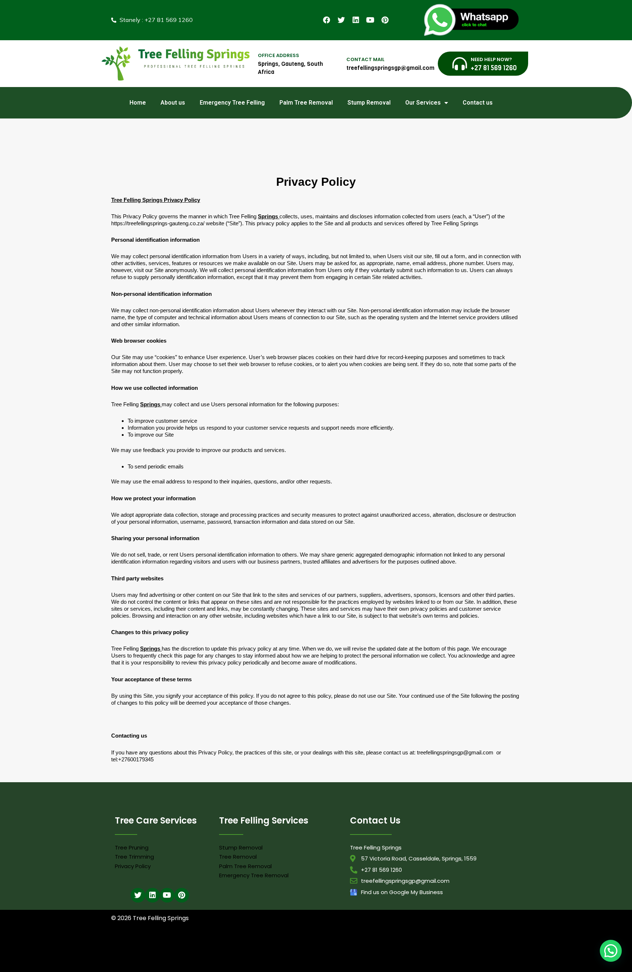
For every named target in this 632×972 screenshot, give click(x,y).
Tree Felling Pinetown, (354, 944)
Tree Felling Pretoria (258, 963)
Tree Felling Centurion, (475, 944)
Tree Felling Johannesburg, (242, 954)
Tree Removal (238, 856)
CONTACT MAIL (365, 59)
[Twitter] (341, 20)
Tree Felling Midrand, (288, 954)
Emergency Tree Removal (254, 875)
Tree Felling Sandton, (411, 954)
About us (173, 102)
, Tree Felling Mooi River (177, 963)
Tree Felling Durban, (179, 944)
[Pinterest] (385, 20)
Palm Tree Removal (306, 102)
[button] (611, 951)
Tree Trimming (134, 856)
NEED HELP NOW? (491, 59)
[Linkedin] (356, 20)
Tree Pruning (131, 847)
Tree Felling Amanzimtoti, (135, 944)
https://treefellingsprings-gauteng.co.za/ (158, 223)
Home (137, 102)
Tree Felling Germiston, (193, 954)
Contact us (478, 102)
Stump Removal (369, 102)
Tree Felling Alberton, (312, 944)
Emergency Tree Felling (232, 102)
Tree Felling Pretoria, (328, 954)
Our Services (423, 102)
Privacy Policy (133, 866)
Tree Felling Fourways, (150, 954)
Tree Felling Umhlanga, (270, 944)
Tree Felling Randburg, (369, 954)
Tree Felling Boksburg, (432, 944)
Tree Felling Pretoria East (495, 954)
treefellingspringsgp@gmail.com (455, 752)
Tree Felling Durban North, (223, 944)
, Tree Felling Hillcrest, (219, 963)
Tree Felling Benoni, (393, 944)
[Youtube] (370, 20)
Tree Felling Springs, (452, 954)
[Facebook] (326, 20)
